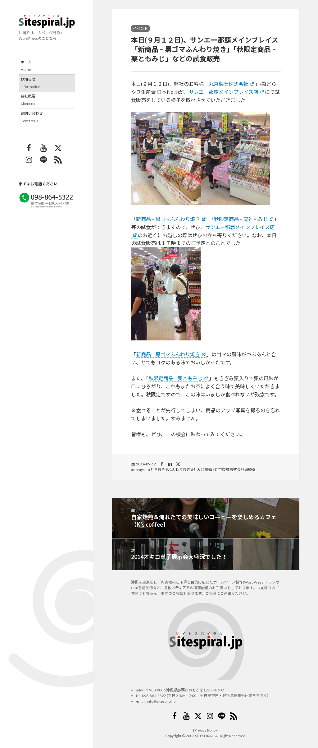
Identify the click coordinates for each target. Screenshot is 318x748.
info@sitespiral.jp (161, 701)
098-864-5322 (154, 695)
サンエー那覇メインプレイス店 (223, 92)
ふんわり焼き (179, 469)
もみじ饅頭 (202, 469)
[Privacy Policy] (205, 730)
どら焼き (157, 469)
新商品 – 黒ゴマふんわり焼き (168, 219)
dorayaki (140, 469)
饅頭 (251, 469)
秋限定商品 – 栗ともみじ (241, 219)
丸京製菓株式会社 (228, 84)
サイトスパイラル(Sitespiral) (47, 21)
